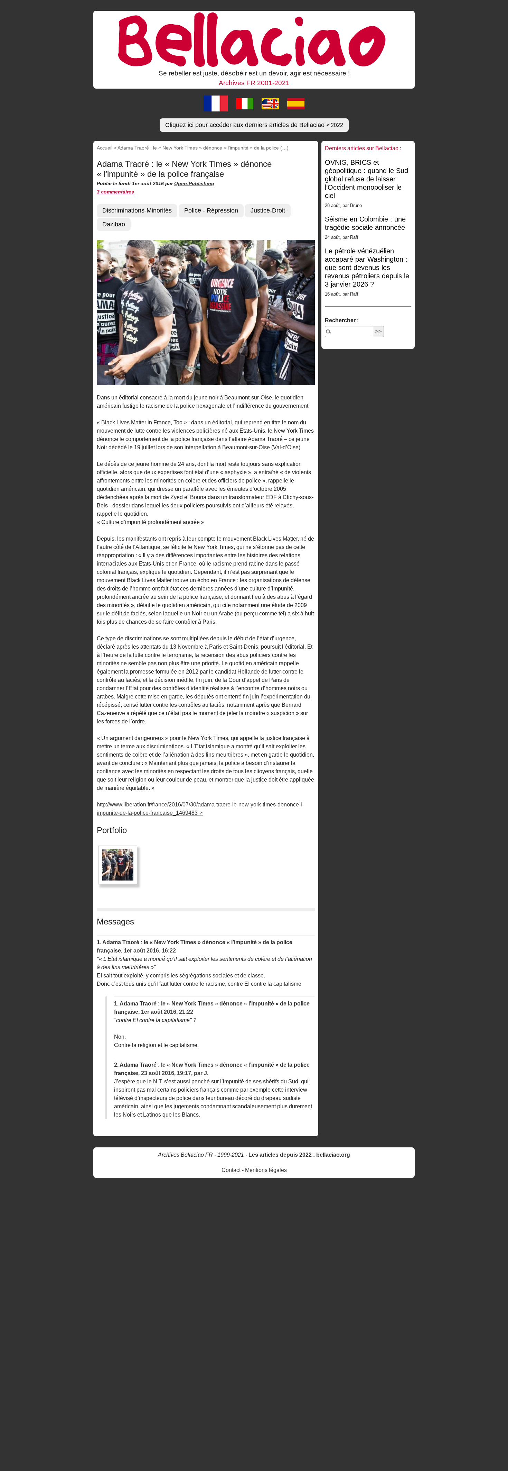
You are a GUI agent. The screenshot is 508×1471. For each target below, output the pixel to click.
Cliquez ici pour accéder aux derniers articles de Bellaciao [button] (254, 124)
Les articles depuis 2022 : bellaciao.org (299, 1155)
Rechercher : (342, 320)
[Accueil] (254, 39)
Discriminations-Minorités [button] (137, 210)
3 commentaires (115, 192)
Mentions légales (266, 1170)
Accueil (104, 148)
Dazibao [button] (113, 224)
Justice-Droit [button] (268, 210)
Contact (231, 1170)
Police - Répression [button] (211, 210)
